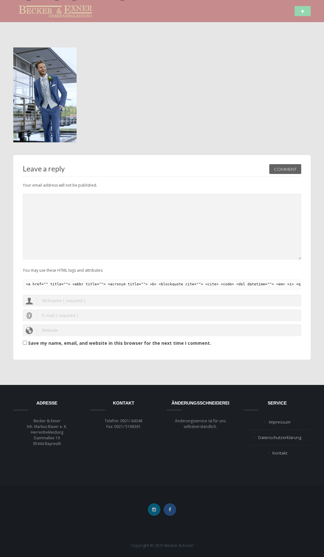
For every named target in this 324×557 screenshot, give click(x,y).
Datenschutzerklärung (279, 437)
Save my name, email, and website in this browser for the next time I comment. (119, 343)
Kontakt (279, 453)
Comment (285, 169)
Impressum (279, 422)
